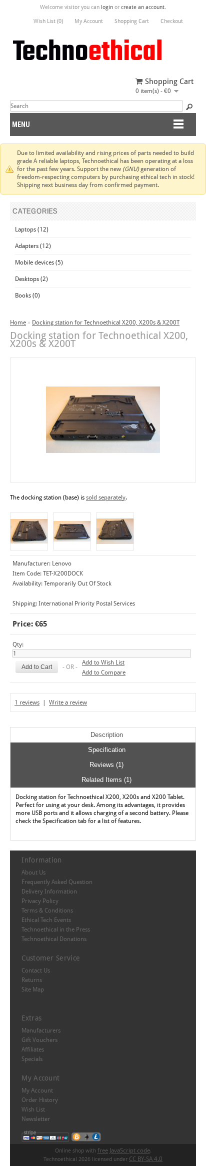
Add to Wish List (103, 662)
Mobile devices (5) (39, 262)
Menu (21, 124)
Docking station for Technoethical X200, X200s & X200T (106, 322)
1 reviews (27, 702)
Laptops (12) (31, 229)
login (107, 7)
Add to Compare (104, 672)
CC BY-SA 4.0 (145, 1159)
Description (106, 734)
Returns (32, 980)
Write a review (68, 702)
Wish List (33, 1109)
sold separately (106, 497)
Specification (107, 750)
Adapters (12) (33, 246)
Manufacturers (41, 1030)
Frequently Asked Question (57, 882)
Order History (40, 1100)
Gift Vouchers (40, 1040)
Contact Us (36, 970)
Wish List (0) (48, 21)
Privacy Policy (40, 901)
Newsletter (36, 1119)
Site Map (33, 989)
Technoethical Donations (54, 939)
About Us (34, 872)
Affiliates (33, 1049)
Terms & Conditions (47, 910)
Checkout (171, 21)
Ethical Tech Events (46, 920)
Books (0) (27, 295)
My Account (88, 21)
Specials (32, 1059)
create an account (142, 7)
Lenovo (62, 563)
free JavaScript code (124, 1150)
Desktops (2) (31, 279)
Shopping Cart (131, 21)
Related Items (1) (107, 780)
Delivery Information (49, 891)
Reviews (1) (107, 764)
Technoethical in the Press (56, 929)
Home (18, 322)
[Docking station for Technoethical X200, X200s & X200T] (29, 531)
